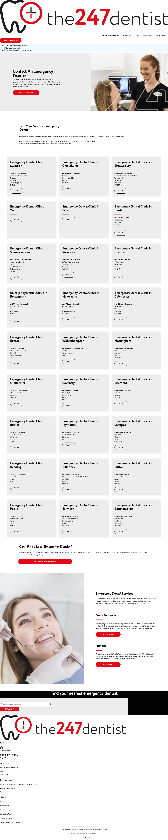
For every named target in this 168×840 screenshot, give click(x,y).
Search (9, 709)
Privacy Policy (4, 806)
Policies (2, 772)
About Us (3, 797)
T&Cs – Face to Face (7, 818)
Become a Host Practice (7, 789)
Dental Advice (147, 35)
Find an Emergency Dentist (110, 35)
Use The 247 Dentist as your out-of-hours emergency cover (19, 784)
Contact (2, 801)
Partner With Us (161, 35)
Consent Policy (5, 810)
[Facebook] (1, 747)
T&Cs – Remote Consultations (10, 823)
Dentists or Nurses (6, 780)
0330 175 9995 (9, 755)
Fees (138, 35)
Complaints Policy (6, 814)
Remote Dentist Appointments (10, 767)
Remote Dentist (128, 35)
